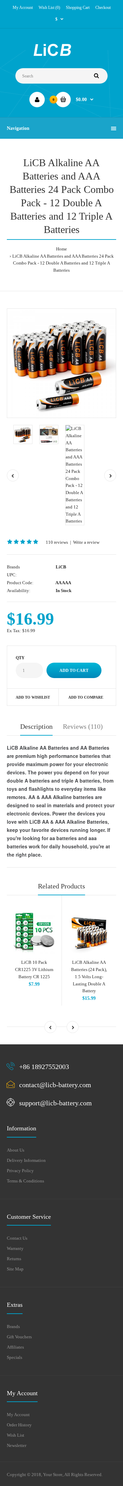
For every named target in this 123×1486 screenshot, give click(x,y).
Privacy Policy (20, 1170)
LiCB (61, 566)
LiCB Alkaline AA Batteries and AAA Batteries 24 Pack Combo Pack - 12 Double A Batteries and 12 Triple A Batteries (63, 263)
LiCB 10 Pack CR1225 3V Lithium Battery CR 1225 (34, 969)
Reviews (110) (83, 726)
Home (61, 248)
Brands (13, 1326)
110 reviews (57, 542)
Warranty (15, 1248)
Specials (14, 1357)
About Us (15, 1150)
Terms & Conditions (25, 1180)
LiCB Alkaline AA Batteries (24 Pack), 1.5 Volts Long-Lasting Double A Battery (89, 976)
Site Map (15, 1269)
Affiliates (15, 1347)
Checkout (103, 7)
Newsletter (16, 1445)
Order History (19, 1424)
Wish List (15, 1435)
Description (36, 726)
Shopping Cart (78, 7)
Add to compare (85, 697)
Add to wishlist (33, 697)
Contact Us (17, 1238)
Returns (14, 1258)
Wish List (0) (49, 7)
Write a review (86, 542)
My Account (23, 7)
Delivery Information (26, 1160)
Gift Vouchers (19, 1336)
